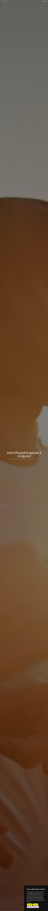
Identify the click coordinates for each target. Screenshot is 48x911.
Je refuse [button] (35, 904)
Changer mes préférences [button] (33, 906)
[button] (45, 1)
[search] (43, 1)
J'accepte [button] (30, 904)
